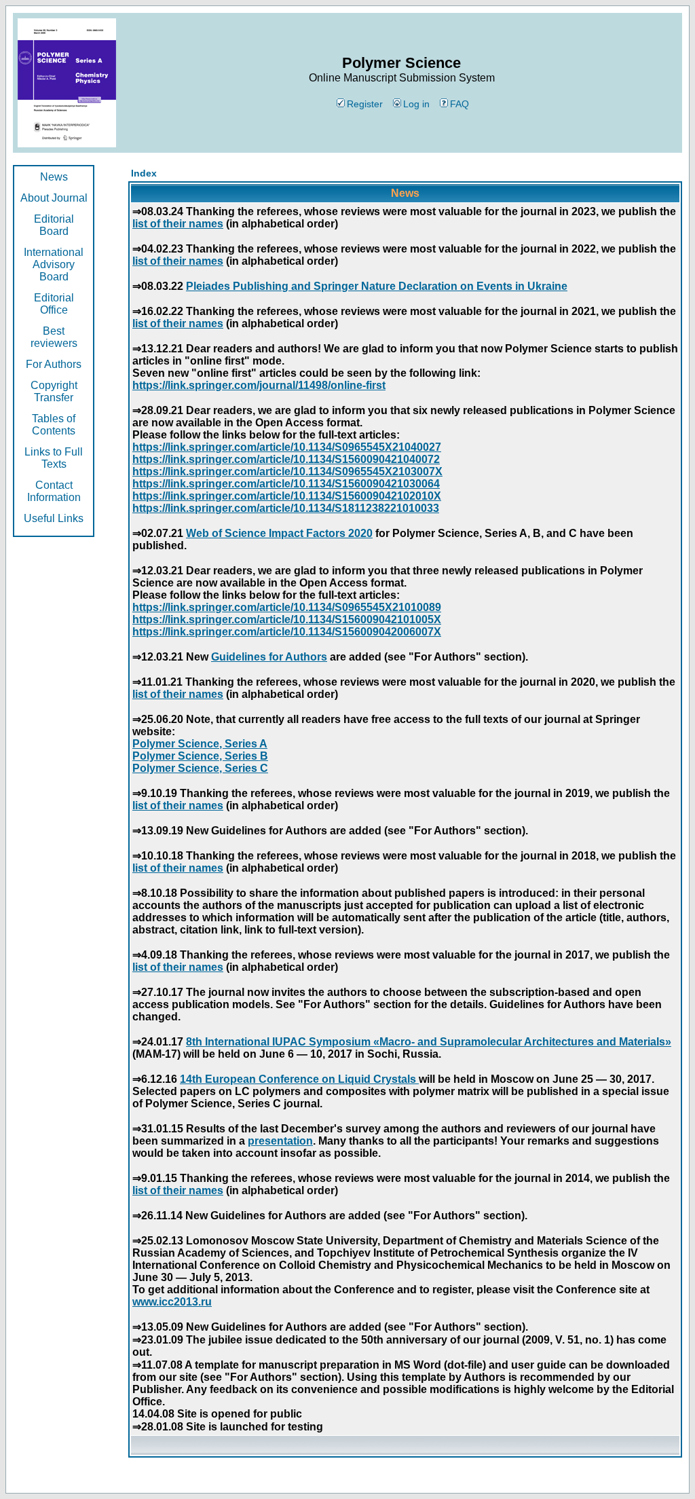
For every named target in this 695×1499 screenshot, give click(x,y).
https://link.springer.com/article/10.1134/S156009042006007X (286, 631)
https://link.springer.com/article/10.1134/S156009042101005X (286, 619)
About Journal (54, 198)
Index (144, 173)
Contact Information (54, 491)
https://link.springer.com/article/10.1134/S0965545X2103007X (287, 471)
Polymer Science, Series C (200, 768)
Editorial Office (54, 304)
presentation (280, 1141)
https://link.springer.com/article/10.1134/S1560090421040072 (286, 459)
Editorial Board (54, 225)
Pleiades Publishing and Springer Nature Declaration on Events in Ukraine (376, 286)
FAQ (459, 103)
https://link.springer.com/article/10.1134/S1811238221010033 (285, 508)
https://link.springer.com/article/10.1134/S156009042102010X (286, 496)
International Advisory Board (53, 264)
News (54, 177)
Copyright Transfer (54, 391)
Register (365, 103)
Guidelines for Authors (269, 657)
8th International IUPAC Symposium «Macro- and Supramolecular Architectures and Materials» (428, 1042)
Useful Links (53, 518)
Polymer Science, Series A (199, 744)
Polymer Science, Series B (200, 756)
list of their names (177, 223)
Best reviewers (54, 337)
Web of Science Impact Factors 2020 (279, 533)
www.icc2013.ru (172, 1302)
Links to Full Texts (53, 458)
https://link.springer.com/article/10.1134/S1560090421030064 (286, 483)
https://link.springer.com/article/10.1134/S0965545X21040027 (286, 447)
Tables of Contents (53, 425)
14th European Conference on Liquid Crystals (299, 1079)
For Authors (53, 364)
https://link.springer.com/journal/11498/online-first (259, 385)
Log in (416, 103)
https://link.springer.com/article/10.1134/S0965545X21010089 (286, 607)
